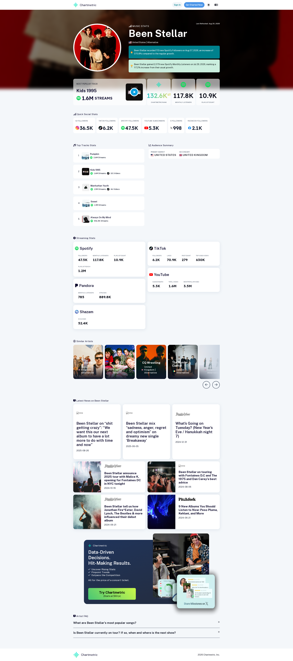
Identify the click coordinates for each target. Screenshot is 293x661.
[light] (208, 4)
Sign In (177, 5)
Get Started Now (194, 5)
